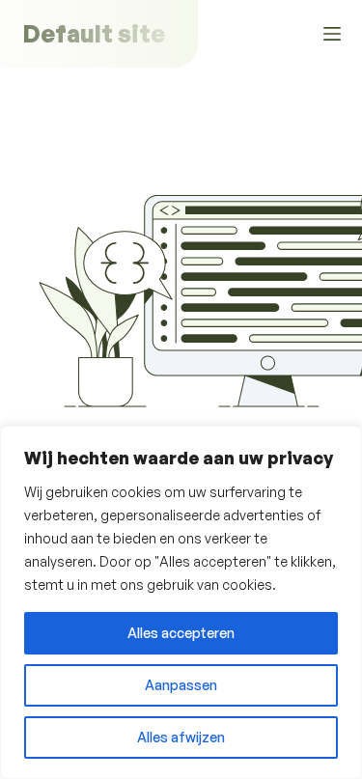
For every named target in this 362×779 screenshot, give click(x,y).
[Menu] (332, 33)
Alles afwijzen (181, 737)
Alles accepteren (181, 633)
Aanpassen (181, 685)
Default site (93, 33)
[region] (181, 602)
